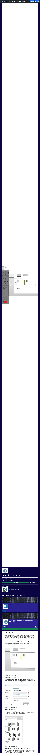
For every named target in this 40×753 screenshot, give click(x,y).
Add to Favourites (34, 582)
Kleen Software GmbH (12, 675)
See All (20, 629)
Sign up (37, 1)
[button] (10, 285)
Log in (32, 1)
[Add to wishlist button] (36, 611)
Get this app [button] (16, 582)
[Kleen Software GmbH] (10, 591)
